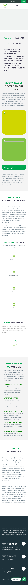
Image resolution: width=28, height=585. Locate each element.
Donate (23, 1)
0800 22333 (12, 1)
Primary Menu (17, 6)
